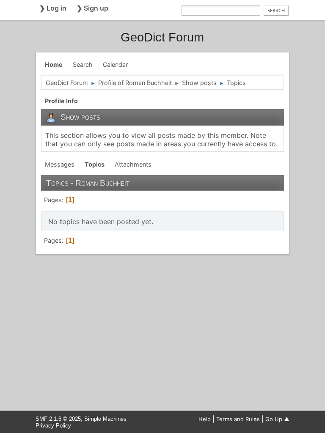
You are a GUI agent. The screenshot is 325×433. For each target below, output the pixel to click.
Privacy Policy (53, 425)
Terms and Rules (238, 419)
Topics (95, 164)
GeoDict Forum (162, 37)
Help (204, 419)
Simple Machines (105, 419)
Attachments (133, 164)
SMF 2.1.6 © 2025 (58, 419)
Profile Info (61, 100)
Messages (59, 164)
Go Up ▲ (277, 419)
